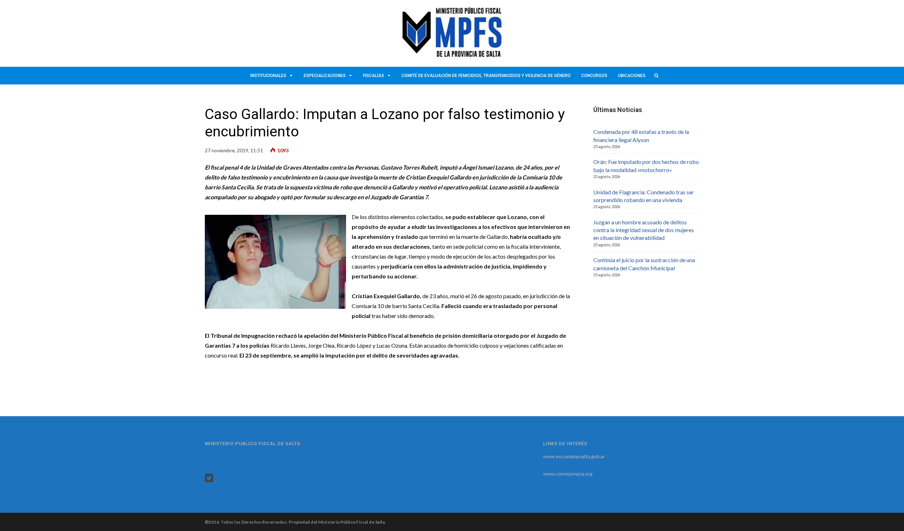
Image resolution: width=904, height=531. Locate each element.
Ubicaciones (632, 75)
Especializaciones (325, 75)
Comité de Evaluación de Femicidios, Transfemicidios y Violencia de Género (486, 75)
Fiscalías (373, 75)
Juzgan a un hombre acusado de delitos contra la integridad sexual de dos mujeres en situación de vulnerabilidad (643, 230)
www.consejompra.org (568, 474)
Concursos (594, 75)
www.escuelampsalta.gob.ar (574, 456)
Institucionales (268, 75)
